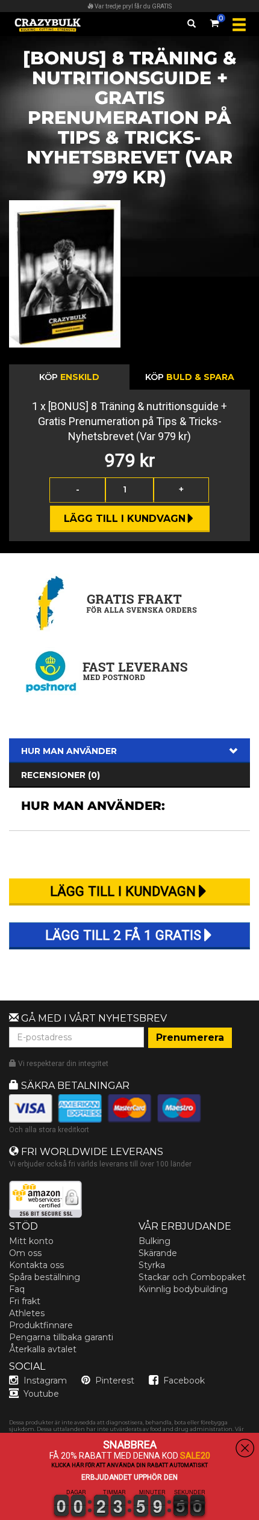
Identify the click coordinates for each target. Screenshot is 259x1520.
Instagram (45, 1380)
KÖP (69, 377)
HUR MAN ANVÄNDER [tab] (69, 751)
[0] (214, 21)
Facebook (184, 1380)
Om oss (25, 1253)
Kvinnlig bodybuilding (183, 1289)
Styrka (152, 1265)
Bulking (154, 1241)
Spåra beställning (44, 1277)
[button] (0, 1512)
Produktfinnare (41, 1325)
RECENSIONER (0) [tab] (60, 775)
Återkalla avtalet (42, 1349)
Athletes (27, 1313)
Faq (17, 1289)
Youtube (41, 1393)
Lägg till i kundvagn (125, 518)
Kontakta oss (36, 1265)
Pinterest (114, 1380)
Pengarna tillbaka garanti (61, 1337)
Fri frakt (24, 1301)
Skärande (158, 1253)
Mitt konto (31, 1241)
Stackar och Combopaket (192, 1277)
